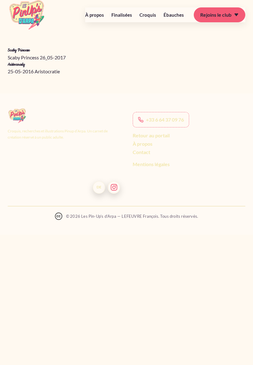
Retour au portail (151, 135)
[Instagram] (114, 187)
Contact (141, 152)
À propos (94, 15)
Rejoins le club (215, 15)
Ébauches (174, 15)
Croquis (147, 15)
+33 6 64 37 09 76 (165, 119)
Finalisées (121, 15)
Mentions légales (151, 164)
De (99, 187)
